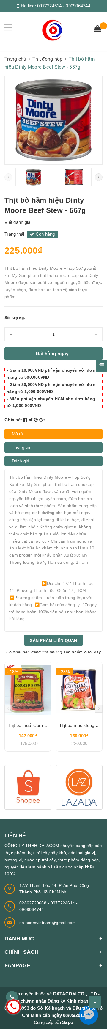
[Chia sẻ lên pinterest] (36, 419)
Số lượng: (15, 317)
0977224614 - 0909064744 (63, 5)
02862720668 (33, 903)
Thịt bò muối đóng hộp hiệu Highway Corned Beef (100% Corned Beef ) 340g (79, 725)
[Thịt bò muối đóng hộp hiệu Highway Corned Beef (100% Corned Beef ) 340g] (79, 689)
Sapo (67, 1022)
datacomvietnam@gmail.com (47, 922)
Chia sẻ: (13, 419)
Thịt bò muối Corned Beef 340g (28, 725)
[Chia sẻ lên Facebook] (26, 419)
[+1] (42, 419)
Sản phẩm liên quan (53, 640)
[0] (97, 29)
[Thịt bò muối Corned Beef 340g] (28, 689)
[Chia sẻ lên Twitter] (31, 419)
